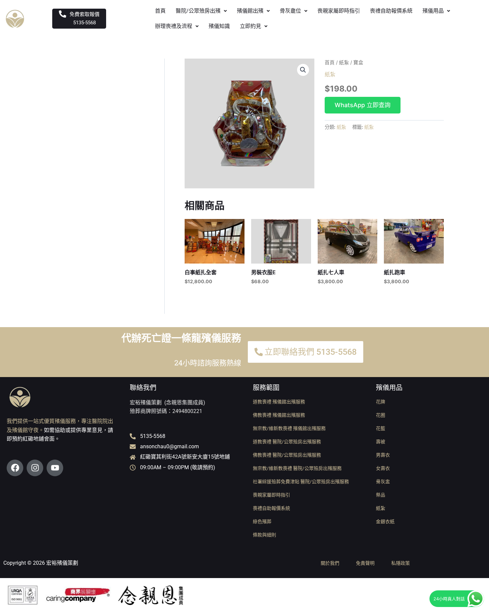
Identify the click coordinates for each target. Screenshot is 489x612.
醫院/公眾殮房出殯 (198, 11)
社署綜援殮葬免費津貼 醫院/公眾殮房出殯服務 (301, 481)
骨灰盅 (383, 481)
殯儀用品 (433, 11)
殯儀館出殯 (250, 11)
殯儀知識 (219, 26)
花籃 (380, 428)
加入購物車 (363, 105)
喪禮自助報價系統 (391, 11)
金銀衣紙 (385, 521)
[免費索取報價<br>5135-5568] (62, 14)
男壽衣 (383, 455)
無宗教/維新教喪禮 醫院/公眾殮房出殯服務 (297, 468)
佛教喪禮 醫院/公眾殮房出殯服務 (287, 455)
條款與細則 (264, 534)
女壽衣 (383, 468)
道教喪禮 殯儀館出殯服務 (279, 401)
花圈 (380, 415)
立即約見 (250, 26)
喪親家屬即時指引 (338, 11)
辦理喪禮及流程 (173, 26)
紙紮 (344, 63)
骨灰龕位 (290, 11)
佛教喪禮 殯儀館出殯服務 (279, 415)
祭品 (380, 495)
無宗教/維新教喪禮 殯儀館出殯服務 (289, 428)
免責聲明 (365, 563)
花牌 (380, 401)
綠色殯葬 (262, 521)
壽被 (380, 441)
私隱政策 (400, 563)
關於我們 (330, 563)
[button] (201, 11)
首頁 (160, 11)
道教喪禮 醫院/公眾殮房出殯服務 (287, 441)
